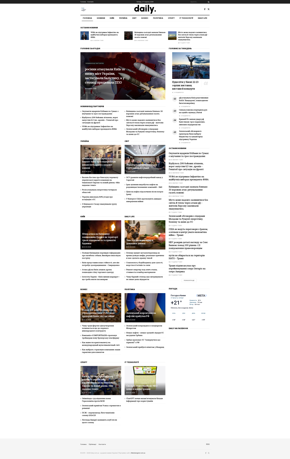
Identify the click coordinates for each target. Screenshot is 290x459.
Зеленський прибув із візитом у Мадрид (145, 347)
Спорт (171, 18)
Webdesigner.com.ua (138, 453)
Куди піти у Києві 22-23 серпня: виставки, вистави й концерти (185, 85)
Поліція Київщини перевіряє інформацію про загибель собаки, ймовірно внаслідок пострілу (101, 255)
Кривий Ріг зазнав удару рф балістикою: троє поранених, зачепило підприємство (106, 76)
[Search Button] (208, 2)
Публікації (92, 444)
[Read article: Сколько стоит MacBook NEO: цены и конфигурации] (145, 380)
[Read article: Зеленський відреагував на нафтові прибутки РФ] (145, 307)
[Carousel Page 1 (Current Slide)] (162, 73)
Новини (101, 18)
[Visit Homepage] (145, 9)
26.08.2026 (131, 247)
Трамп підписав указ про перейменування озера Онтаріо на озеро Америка (187, 269)
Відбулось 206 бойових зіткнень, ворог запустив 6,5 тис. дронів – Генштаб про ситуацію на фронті (100, 120)
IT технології (186, 18)
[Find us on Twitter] (209, 9)
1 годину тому (140, 43)
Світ (134, 18)
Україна (123, 18)
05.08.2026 (87, 320)
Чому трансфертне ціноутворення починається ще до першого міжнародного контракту (98, 328)
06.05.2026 (87, 393)
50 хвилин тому (176, 183)
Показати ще (189, 280)
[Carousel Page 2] (162, 76)
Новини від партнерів (95, 65)
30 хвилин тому (176, 160)
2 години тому (176, 252)
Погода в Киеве (178, 295)
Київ (82, 8)
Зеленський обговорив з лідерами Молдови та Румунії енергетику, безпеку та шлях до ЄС (192, 35)
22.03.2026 (131, 171)
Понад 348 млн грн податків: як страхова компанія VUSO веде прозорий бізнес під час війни (99, 313)
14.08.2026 (87, 171)
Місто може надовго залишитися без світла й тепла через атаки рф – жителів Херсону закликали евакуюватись (144, 122)
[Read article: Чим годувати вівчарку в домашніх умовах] (145, 234)
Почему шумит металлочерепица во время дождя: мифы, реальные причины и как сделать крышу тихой (145, 255)
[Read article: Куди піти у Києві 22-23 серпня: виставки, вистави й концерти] (191, 65)
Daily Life (202, 18)
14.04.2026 (131, 393)
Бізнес (144, 18)
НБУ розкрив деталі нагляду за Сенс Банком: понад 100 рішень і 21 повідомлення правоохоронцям (188, 245)
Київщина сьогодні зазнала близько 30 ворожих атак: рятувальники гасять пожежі (106, 35)
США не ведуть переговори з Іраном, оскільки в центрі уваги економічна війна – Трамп (188, 232)
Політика (158, 18)
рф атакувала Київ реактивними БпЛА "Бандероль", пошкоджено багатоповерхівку (193, 100)
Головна (83, 2)
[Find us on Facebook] (204, 9)
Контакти (90, 2)
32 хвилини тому (177, 173)
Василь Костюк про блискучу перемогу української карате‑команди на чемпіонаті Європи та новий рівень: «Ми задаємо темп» (98, 382)
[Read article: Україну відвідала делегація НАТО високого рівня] (145, 159)
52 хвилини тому (98, 40)
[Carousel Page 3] (162, 78)
